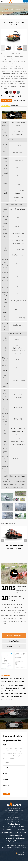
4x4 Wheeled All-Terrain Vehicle (14, 838)
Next (25, 540)
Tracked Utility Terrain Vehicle (14, 827)
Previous (2, 540)
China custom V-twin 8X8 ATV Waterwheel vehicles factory (13, 610)
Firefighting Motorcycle (14, 841)
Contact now (6, 100)
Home (5, 9)
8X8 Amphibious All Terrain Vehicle (14, 830)
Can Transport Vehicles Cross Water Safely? (13, 681)
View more (12, 713)
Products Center (15, 9)
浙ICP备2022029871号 (22, 853)
